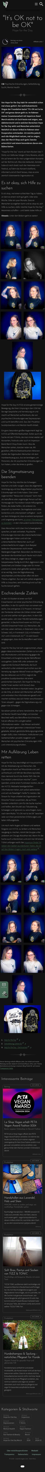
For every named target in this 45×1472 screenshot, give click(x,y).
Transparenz (9, 1454)
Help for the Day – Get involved (15, 1047)
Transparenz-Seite (6, 1068)
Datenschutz (23, 1454)
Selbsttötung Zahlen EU (13, 1043)
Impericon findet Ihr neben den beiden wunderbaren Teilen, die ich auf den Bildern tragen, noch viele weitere (21, 846)
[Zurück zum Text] (19, 1040)
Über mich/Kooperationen (17, 1450)
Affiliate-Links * (38, 42)
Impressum (36, 1454)
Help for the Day (10, 1040)
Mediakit (34, 1450)
